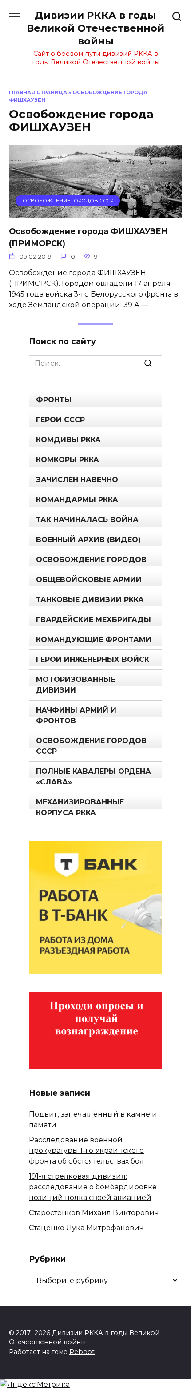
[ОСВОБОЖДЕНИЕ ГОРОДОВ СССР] (95, 213)
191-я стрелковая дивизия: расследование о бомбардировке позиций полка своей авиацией (93, 1187)
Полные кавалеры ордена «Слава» (93, 776)
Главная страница (38, 92)
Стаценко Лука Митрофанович (86, 1228)
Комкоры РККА (67, 459)
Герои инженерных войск (92, 659)
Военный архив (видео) (88, 539)
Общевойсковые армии (89, 579)
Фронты (54, 400)
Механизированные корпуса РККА (80, 807)
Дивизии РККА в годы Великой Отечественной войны (95, 28)
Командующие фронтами (93, 639)
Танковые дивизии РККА (90, 599)
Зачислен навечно (77, 479)
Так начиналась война (87, 519)
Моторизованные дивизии (75, 684)
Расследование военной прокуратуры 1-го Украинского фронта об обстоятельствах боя (86, 1150)
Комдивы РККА (68, 440)
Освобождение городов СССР (91, 746)
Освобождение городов (91, 559)
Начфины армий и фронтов (76, 715)
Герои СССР (60, 420)
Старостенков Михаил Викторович (94, 1212)
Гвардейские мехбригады (93, 619)
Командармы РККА (77, 499)
